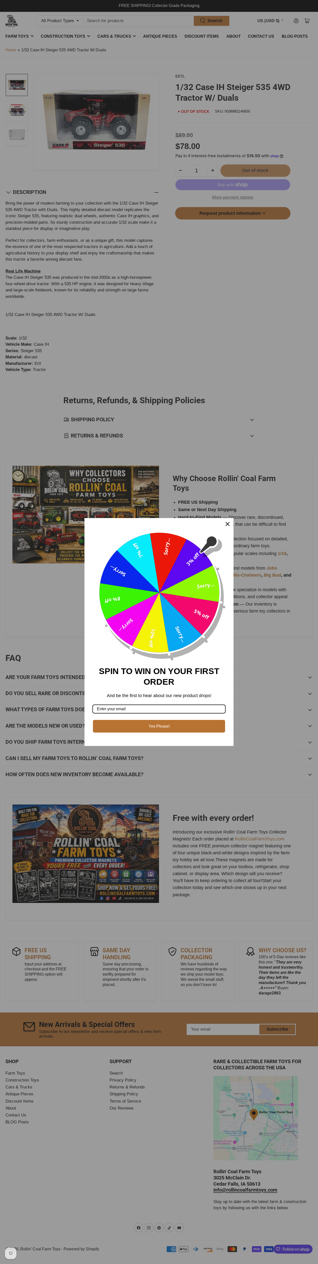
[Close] (228, 524)
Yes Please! (159, 726)
